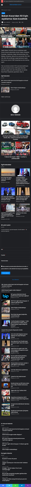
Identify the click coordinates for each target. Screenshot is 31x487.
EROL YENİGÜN (7, 22)
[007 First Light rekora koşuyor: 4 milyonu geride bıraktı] (6, 303)
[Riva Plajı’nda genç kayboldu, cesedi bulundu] (8, 172)
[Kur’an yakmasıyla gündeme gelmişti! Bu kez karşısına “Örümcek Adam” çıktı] (6, 358)
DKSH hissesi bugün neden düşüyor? (11, 290)
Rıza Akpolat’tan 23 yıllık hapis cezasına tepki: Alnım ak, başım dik (23, 198)
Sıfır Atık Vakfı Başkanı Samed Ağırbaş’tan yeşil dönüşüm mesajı (8, 198)
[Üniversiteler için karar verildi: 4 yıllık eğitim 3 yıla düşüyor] (6, 365)
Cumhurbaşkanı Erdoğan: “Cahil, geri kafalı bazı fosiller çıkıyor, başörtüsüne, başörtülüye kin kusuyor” (23, 180)
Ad (2, 249)
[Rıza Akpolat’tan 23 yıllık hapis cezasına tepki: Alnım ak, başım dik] (23, 191)
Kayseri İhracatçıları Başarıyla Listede (12, 330)
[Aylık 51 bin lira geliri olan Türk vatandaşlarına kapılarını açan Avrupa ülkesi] (8, 208)
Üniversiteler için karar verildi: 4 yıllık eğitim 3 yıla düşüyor (19, 363)
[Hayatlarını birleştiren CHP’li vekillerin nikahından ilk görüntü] (6, 399)
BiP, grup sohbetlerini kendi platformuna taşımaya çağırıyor (20, 295)
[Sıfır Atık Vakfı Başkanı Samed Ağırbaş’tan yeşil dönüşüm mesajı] (8, 191)
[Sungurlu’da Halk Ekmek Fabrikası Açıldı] (6, 406)
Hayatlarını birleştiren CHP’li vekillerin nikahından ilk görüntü (19, 398)
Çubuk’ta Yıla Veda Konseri (21, 213)
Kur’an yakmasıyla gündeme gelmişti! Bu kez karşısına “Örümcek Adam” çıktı (19, 357)
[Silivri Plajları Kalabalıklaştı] (5, 89)
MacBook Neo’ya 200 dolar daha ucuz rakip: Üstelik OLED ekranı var (20, 384)
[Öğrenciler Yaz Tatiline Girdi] (6, 392)
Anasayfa (4, 10)
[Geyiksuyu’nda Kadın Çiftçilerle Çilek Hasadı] (6, 413)
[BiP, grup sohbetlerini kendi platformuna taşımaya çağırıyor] (6, 296)
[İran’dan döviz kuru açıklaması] (6, 372)
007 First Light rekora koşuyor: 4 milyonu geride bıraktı (20, 301)
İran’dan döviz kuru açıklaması (19, 370)
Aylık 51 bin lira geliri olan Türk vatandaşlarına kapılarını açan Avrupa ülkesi (8, 215)
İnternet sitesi (4, 260)
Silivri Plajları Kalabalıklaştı (18, 87)
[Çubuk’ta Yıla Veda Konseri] (23, 208)
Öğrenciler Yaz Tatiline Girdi (18, 390)
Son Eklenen (15, 279)
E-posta (3, 255)
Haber (9, 10)
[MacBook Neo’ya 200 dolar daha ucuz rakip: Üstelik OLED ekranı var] (6, 385)
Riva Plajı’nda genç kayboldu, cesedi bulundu (6, 179)
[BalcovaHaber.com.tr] (15, 4)
